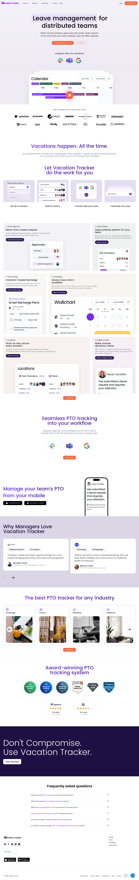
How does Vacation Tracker (51, 820)
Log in (121, 3)
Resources (45, 3)
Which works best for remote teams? (54, 807)
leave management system (46, 807)
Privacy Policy (84, 876)
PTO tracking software (53, 801)
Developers (112, 842)
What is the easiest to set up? (50, 801)
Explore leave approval (14, 240)
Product (25, 3)
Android (37, 503)
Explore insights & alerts (104, 358)
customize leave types (43, 813)
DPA (113, 876)
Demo (61, 3)
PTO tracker (47, 795)
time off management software (63, 826)
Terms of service (95, 876)
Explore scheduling (59, 292)
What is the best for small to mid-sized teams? (52, 795)
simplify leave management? (61, 820)
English (9, 852)
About (111, 840)
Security (119, 876)
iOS (14, 503)
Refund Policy (106, 876)
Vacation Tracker (13, 876)
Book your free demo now (62, 43)
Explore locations (13, 356)
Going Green (113, 845)
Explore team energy (14, 290)
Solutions (35, 3)
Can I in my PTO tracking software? (52, 813)
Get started (131, 3)
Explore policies (102, 242)
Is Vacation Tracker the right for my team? (58, 826)
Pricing (54, 3)
